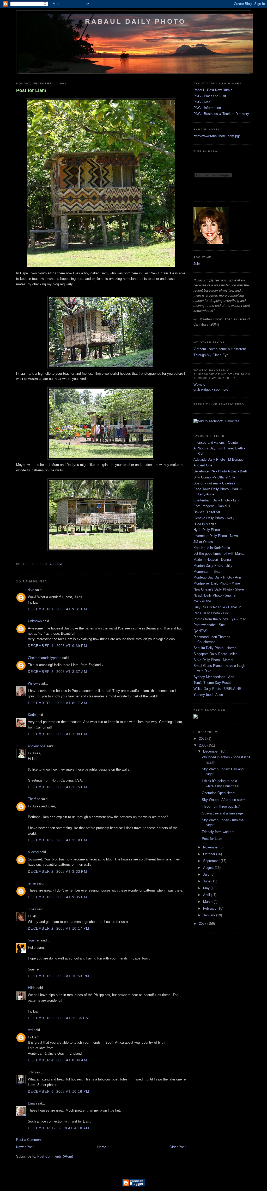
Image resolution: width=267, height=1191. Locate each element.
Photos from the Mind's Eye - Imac (219, 619)
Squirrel (33, 940)
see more (221, 389)
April (207, 895)
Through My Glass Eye (210, 355)
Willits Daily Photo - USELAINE (217, 689)
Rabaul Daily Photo (135, 21)
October (209, 854)
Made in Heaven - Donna (212, 560)
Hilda (31, 988)
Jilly (31, 1072)
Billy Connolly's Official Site (214, 477)
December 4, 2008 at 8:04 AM (57, 1060)
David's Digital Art (206, 512)
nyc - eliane (202, 601)
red (30, 1030)
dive (31, 590)
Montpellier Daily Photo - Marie (216, 583)
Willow (33, 683)
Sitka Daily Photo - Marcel (213, 660)
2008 (203, 745)
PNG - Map (201, 102)
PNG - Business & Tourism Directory (221, 114)
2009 (203, 739)
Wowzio (199, 384)
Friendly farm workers (218, 832)
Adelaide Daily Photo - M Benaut (218, 459)
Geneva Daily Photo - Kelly (213, 518)
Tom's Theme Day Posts (212, 683)
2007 (203, 924)
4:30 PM (56, 564)
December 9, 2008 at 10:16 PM (58, 1092)
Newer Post (25, 1147)
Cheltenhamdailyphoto (44, 658)
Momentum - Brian (207, 572)
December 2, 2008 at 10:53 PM (58, 976)
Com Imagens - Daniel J (211, 506)
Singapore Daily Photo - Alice (215, 654)
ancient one (36, 746)
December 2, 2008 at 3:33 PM (57, 872)
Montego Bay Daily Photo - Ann (217, 577)
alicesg (33, 852)
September (212, 861)
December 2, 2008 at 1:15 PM (57, 787)
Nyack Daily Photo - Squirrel (214, 595)
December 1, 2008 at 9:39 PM (57, 646)
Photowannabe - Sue (209, 625)
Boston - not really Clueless (214, 483)
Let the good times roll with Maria (218, 554)
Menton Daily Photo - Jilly (212, 566)
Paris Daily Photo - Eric (211, 613)
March (208, 902)
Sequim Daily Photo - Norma (214, 648)
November (211, 847)
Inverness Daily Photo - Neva (215, 536)
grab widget (202, 389)
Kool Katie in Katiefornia (211, 548)
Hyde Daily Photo (206, 530)
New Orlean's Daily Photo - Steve (218, 589)
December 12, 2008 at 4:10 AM (58, 1128)
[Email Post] (63, 564)
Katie (32, 715)
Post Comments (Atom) (55, 1156)
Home (101, 1147)
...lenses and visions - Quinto (215, 442)
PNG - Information (207, 108)
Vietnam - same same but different (219, 349)
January (209, 915)
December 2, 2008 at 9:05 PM (57, 897)
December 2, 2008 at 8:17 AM (57, 703)
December (211, 751)
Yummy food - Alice (208, 695)
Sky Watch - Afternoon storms (224, 800)
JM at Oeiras (203, 542)
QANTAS (200, 631)
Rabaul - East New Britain (212, 90)
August (209, 868)
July (206, 874)
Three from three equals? (221, 806)
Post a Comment (29, 1140)
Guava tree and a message (222, 813)
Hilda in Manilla (204, 524)
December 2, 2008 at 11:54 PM (58, 1018)
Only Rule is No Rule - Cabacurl (217, 607)
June (207, 881)
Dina (31, 1103)
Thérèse (34, 799)
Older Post (177, 1147)
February (210, 908)
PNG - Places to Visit (209, 96)
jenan (32, 883)
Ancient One (202, 465)
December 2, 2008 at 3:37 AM (57, 672)
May (207, 888)
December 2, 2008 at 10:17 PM (58, 928)
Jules (32, 909)
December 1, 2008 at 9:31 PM (57, 609)
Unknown (35, 621)
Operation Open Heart (218, 793)
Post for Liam (31, 90)
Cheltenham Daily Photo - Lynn (216, 500)
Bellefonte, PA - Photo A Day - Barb (220, 471)
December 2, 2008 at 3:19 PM (57, 840)
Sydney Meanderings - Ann (213, 677)
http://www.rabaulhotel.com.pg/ (216, 136)
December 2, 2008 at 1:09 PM (57, 734)
